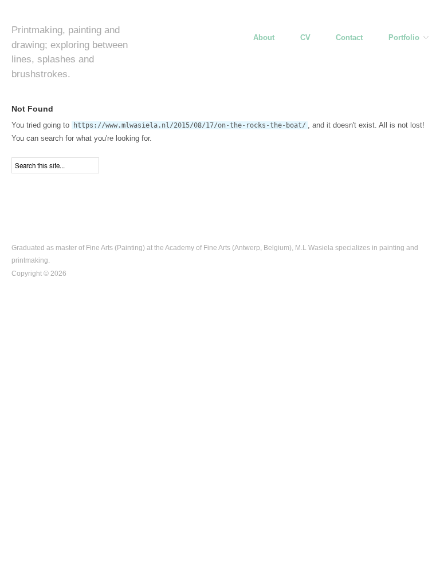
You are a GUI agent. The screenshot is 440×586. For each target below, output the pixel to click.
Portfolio (403, 38)
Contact (349, 38)
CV (305, 38)
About (263, 38)
